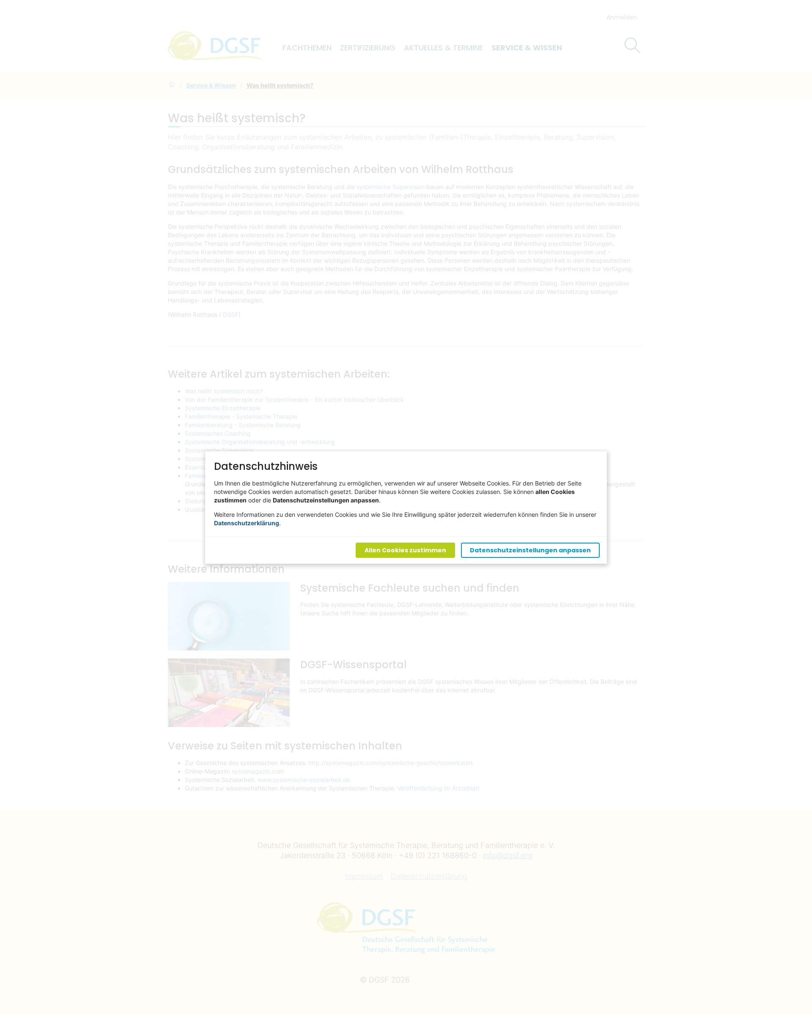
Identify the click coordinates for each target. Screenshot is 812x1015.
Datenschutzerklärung (246, 523)
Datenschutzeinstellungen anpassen (530, 550)
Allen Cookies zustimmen (405, 550)
